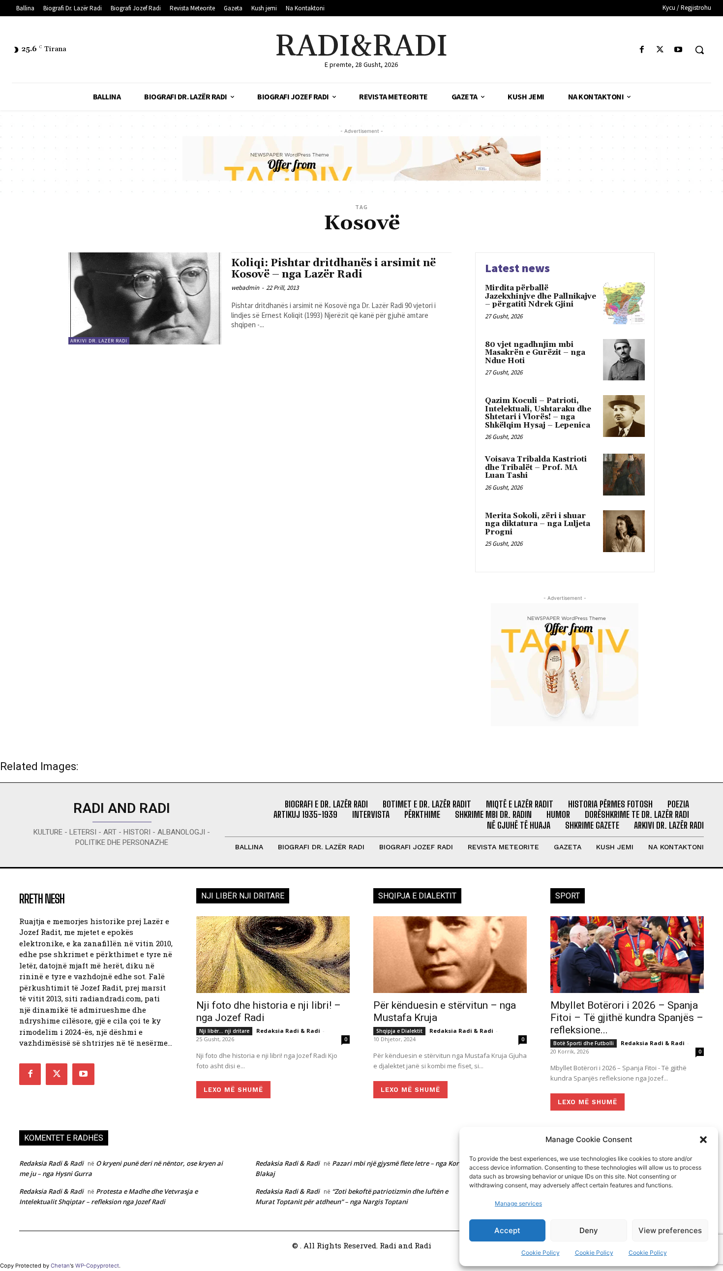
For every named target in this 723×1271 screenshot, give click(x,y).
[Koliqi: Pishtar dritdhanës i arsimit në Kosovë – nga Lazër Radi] (144, 298)
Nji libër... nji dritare (224, 1030)
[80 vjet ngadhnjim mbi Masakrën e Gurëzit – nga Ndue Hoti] (624, 360)
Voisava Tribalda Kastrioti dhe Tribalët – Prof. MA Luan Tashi (536, 467)
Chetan (60, 1265)
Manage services (518, 1203)
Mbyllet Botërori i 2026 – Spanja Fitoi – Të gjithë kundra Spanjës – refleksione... (626, 1017)
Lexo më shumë (233, 1089)
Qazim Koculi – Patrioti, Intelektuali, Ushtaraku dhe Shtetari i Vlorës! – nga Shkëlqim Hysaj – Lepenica (538, 413)
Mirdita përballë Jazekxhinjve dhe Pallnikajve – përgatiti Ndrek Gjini (540, 296)
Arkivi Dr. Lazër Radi (98, 341)
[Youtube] (678, 50)
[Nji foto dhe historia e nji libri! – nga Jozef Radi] (273, 954)
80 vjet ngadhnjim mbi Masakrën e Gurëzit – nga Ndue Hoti (535, 353)
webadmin (245, 287)
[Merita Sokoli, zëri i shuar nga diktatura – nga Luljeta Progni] (624, 531)
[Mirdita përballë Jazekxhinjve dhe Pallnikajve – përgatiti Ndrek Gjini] (624, 303)
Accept (507, 1230)
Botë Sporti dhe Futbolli (583, 1043)
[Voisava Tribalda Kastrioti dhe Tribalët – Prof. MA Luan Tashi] (624, 475)
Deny (588, 1230)
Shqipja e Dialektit (399, 1030)
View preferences (670, 1230)
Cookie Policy (540, 1252)
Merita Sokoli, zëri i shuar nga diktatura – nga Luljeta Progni (537, 524)
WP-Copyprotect (97, 1265)
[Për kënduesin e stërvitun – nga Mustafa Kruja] (450, 954)
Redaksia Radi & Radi (288, 1030)
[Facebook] (641, 50)
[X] (660, 50)
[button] (703, 1140)
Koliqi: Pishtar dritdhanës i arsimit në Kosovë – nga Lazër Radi (333, 269)
